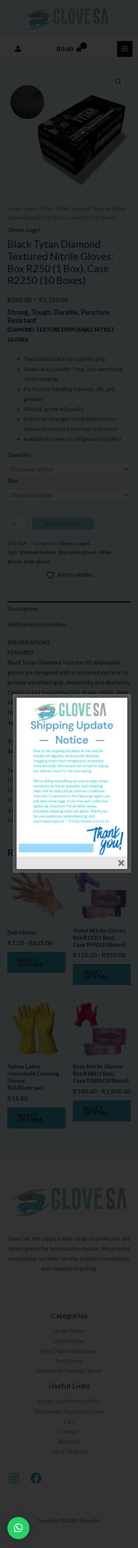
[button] (18, 1528)
